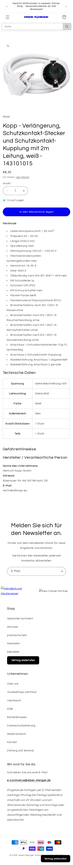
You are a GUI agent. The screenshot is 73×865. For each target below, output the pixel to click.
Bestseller (13, 652)
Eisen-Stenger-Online (30, 855)
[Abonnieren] (62, 571)
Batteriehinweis (17, 717)
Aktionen (12, 627)
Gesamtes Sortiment (20, 618)
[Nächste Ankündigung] (66, 6)
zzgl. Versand (22, 177)
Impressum (14, 700)
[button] (7, 17)
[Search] (67, 26)
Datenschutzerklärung (21, 725)
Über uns (12, 683)
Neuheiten (13, 643)
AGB (10, 709)
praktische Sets (17, 635)
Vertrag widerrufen (23, 660)
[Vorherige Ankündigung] (7, 6)
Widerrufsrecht (16, 734)
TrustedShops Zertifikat (22, 692)
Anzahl (7, 183)
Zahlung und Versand (20, 750)
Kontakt (12, 742)
